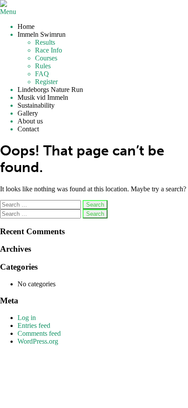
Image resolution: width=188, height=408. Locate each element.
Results (45, 42)
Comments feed (39, 333)
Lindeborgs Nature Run (50, 89)
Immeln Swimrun (41, 34)
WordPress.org (37, 341)
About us (30, 121)
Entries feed (33, 325)
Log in (26, 317)
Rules (43, 66)
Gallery (27, 113)
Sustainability (36, 105)
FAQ (42, 73)
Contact (28, 129)
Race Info (48, 50)
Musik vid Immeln (42, 97)
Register (46, 81)
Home (26, 26)
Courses (46, 58)
